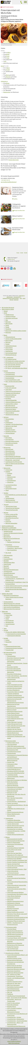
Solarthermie (9, 351)
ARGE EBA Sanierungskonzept (15, 746)
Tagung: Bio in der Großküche (15, 865)
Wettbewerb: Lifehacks (13, 903)
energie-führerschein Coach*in (15, 825)
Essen (5, 384)
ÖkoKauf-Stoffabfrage (13, 542)
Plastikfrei (8, 329)
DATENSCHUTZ (17, 297)
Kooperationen (9, 620)
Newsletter (8, 642)
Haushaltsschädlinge (11, 516)
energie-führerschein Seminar (13, 587)
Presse (11, 299)
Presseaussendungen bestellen (14, 648)
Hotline (7, 640)
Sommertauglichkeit (11, 353)
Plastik (7, 327)
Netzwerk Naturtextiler (13, 990)
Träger (7, 618)
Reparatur (8, 332)
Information (8, 654)
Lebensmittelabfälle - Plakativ (15, 776)
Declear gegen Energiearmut (15, 932)
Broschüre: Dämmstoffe (14, 668)
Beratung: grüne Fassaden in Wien (16, 748)
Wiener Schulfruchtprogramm (15, 912)
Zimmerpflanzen (10, 433)
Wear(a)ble (10, 899)
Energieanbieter (9, 378)
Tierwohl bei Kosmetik (11, 510)
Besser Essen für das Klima (14, 965)
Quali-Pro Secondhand (13, 1003)
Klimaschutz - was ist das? (12, 460)
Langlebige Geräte (12, 775)
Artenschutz (8, 470)
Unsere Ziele (8, 615)
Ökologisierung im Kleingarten (15, 787)
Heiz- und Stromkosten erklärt (13, 381)
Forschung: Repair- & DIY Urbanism (17, 938)
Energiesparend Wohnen (14, 936)
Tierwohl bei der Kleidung (12, 508)
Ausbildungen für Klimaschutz (13, 462)
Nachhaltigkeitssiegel (13, 988)
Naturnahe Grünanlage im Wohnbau (17, 780)
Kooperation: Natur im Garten (15, 692)
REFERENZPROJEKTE (10, 652)
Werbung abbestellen (11, 523)
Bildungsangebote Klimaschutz (15, 840)
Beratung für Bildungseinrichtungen (13, 605)
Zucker (8, 69)
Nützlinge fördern (10, 429)
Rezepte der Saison (7, 7)
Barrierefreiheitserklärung (11, 298)
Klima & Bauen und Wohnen (13, 456)
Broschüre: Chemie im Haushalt (15, 658)
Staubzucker (6, 92)
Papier (7, 325)
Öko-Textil (8, 552)
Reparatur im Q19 (12, 792)
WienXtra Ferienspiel (13, 908)
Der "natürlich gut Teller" (14, 974)
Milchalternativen (10, 405)
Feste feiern (8, 389)
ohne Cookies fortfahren (14, 1041)
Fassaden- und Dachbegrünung (14, 424)
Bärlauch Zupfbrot (17, 216)
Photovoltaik (9, 349)
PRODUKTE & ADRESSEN (9, 528)
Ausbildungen (9, 818)
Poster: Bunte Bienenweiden (15, 715)
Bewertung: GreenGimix (13, 971)
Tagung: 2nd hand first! (13, 864)
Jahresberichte (9, 622)
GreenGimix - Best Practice (14, 548)
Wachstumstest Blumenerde (15, 950)
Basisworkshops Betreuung (14, 960)
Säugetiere (8, 487)
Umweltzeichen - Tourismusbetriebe (17, 1021)
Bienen (9, 475)
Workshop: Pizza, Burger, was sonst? (17, 914)
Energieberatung (10, 374)
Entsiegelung (9, 422)
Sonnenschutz (9, 445)
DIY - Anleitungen (8, 357)
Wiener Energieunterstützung (15, 812)
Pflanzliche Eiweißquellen (12, 411)
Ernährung (6, 557)
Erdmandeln (4, 81)
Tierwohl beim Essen (11, 506)
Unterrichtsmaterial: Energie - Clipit (17, 869)
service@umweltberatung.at (8, 182)
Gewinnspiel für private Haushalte (16, 634)
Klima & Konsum (9, 451)
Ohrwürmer (10, 482)
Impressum (10, 297)
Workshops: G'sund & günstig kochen (17, 917)
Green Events (7, 564)
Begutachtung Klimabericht (14, 931)
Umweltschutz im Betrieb (12, 953)
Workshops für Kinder (13, 915)
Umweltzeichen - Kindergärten (15, 1019)
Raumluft (6, 566)
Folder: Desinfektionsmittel (14, 684)
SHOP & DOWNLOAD (8, 526)
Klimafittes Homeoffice (11, 518)
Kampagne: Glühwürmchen (14, 686)
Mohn (2, 66)
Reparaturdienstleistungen (11, 569)
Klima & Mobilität (10, 453)
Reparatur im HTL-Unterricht (15, 855)
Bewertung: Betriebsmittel (14, 967)
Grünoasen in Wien (12, 764)
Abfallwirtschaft (8, 531)
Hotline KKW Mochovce (14, 769)
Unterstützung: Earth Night (14, 789)
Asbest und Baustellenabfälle (13, 338)
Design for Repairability (13, 842)
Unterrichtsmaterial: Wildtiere (15, 892)
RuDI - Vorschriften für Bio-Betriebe (17, 997)
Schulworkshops (8, 602)
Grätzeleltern (10, 832)
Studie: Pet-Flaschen (13, 947)
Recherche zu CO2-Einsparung (15, 945)
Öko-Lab (9, 992)
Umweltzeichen (8, 571)
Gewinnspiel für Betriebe (14, 635)
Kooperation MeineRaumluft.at (15, 773)
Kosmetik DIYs (9, 439)
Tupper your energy (12, 803)
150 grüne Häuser (12, 744)
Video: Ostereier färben (13, 727)
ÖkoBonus (10, 994)
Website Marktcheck (13, 733)
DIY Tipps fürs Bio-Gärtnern (13, 364)
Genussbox (10, 980)
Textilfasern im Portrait (11, 502)
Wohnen (6, 512)
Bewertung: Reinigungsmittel (15, 972)
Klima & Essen (9, 449)
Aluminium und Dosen (11, 318)
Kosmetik (6, 436)
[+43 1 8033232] (21, 3)
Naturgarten (8, 428)
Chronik (6, 630)
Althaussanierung (10, 337)
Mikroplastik (8, 323)
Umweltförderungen (9, 573)
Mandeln (8, 77)
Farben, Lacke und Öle (11, 514)
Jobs (24, 298)
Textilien (6, 493)
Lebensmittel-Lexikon (11, 404)
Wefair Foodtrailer (12, 910)
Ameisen (9, 473)
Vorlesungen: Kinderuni (13, 898)
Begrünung (7, 535)
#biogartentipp (9, 419)
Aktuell (6, 311)
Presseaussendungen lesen (12, 646)
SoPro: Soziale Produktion (14, 1008)
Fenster (7, 344)
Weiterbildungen (8, 575)
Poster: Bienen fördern (13, 713)
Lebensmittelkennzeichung (12, 402)
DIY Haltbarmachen (10, 359)
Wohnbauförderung (10, 355)
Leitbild (7, 617)
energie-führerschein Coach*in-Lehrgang (16, 585)
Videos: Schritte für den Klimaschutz (15, 458)
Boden (7, 421)
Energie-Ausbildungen (11, 577)
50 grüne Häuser (11, 929)
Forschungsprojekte (11, 927)
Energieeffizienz (8, 559)
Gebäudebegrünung (11, 346)
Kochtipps (8, 398)
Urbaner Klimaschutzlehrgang (15, 834)
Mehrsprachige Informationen (12, 609)
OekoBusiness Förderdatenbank (16, 996)
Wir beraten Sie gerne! (8, 307)
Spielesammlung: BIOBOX (14, 858)
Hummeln (10, 478)
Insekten (7, 471)
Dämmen (8, 342)
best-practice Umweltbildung (12, 607)
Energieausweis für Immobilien (13, 376)
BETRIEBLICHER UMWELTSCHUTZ (12, 529)
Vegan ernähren (9, 412)
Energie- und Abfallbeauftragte (15, 978)
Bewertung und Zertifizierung (12, 538)
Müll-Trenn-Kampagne (13, 985)
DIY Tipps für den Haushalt (12, 366)
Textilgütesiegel (9, 498)
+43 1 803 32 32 (5, 180)
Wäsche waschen (10, 500)
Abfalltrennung (9, 314)
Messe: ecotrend (11, 709)
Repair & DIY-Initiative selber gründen (15, 330)
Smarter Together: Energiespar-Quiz (17, 862)
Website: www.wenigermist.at (15, 901)
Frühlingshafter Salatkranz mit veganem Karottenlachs (19, 206)
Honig (7, 56)
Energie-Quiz (10, 762)
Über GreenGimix (12, 550)
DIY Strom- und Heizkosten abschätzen (16, 368)
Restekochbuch (11, 1006)
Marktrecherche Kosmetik (14, 699)
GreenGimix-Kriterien (13, 546)
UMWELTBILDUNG (7, 593)
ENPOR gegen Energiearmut (15, 934)
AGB (21, 298)
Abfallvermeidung (10, 316)
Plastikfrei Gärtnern (10, 431)
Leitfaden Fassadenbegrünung (15, 697)
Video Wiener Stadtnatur (14, 896)
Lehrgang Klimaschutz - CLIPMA (16, 831)
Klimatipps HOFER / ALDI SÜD (15, 771)
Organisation (7, 613)
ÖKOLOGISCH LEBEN (8, 309)
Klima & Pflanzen (10, 454)
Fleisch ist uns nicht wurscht (13, 391)
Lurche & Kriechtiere (11, 485)
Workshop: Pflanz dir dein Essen (16, 921)
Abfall (5, 313)
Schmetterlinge (11, 480)
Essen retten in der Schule (14, 849)
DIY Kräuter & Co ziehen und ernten (15, 361)
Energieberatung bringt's (14, 751)
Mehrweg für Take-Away (14, 983)
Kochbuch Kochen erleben (14, 688)
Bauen (5, 335)
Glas (6, 320)
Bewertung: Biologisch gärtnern (16, 969)
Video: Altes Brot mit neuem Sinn (16, 725)
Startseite (21, 295)
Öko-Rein (8, 540)
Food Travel (10, 851)
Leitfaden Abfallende (13, 693)
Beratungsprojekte (10, 741)
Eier (5, 61)
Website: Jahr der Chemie (14, 729)
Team (5, 628)
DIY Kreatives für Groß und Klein (14, 363)
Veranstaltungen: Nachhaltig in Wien (17, 894)
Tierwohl (6, 504)
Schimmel (8, 521)
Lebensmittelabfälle (11, 400)
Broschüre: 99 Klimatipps (14, 674)
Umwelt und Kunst (12, 867)
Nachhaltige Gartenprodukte (15, 987)
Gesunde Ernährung (10, 395)
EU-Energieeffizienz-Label (12, 380)
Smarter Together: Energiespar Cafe (17, 860)
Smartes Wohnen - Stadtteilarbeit (16, 801)
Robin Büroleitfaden (12, 1005)
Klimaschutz (7, 447)
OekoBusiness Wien (9, 562)
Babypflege (8, 437)
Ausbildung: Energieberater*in (15, 822)
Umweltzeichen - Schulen (14, 1017)
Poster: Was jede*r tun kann (14, 722)
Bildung (7, 837)
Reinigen (7, 519)
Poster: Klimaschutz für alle (14, 724)
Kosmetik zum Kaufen (11, 443)
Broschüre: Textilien (12, 667)
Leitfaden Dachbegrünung (14, 695)
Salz (8, 58)
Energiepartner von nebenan (15, 829)
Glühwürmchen (11, 477)
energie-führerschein (13, 824)
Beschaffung (7, 536)
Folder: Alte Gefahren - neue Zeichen (17, 676)
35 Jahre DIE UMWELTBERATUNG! (15, 632)
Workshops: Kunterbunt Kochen (16, 919)
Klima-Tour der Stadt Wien (14, 853)
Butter (7, 54)
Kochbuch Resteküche (13, 690)
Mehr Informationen (14, 1043)
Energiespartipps (10, 372)
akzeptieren (14, 1039)
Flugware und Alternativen (12, 393)
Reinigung (6, 568)
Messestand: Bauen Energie (14, 711)
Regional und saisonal (11, 407)
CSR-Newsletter (8, 555)
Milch (9, 52)
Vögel (7, 490)
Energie (6, 371)
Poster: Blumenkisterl (13, 717)
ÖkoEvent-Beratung (12, 785)
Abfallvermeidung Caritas (14, 958)
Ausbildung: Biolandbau (13, 820)
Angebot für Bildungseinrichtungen (13, 533)
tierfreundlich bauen (11, 488)
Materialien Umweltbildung (11, 595)
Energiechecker (11, 753)
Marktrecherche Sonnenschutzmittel (17, 708)
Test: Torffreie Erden (12, 948)
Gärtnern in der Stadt (11, 426)
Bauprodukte (9, 340)
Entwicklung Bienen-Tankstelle (15, 848)
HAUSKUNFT (10, 766)
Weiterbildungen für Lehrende (12, 603)
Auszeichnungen (10, 624)
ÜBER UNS (5, 611)
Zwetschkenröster (14, 160)
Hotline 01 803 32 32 (13, 742)
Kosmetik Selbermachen (12, 441)
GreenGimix (8, 544)
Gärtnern (6, 417)
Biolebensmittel (9, 386)
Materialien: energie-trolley (14, 827)
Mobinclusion (11, 778)
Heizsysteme (9, 347)
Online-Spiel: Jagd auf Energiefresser (17, 857)
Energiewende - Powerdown (15, 976)
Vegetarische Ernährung (12, 414)
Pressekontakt (9, 650)
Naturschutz (7, 468)
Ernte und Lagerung (10, 388)
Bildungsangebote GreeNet (14, 839)
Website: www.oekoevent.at (15, 731)
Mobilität (6, 561)
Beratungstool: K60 (12, 750)
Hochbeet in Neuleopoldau (14, 767)
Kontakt (16, 299)
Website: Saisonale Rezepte (14, 734)
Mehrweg (8, 322)
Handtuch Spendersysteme (14, 981)
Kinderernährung (10, 396)
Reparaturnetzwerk (12, 791)
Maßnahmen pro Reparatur (14, 943)
